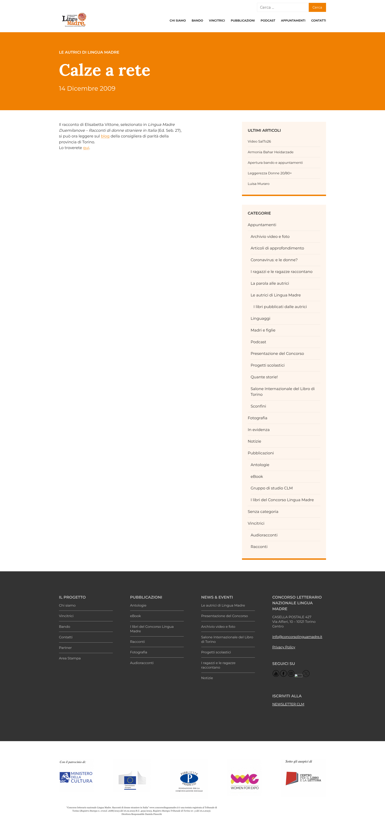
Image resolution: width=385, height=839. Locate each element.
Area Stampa (70, 658)
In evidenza (259, 429)
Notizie (254, 441)
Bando (197, 20)
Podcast (268, 20)
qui (86, 147)
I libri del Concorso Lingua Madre (282, 500)
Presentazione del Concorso (277, 353)
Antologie (260, 464)
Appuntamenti (293, 20)
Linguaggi (260, 318)
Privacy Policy (283, 647)
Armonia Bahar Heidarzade (271, 152)
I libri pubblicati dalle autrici (280, 306)
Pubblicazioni (243, 20)
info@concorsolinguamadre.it (297, 637)
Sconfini (258, 406)
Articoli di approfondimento (277, 248)
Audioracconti (264, 535)
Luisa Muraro (259, 184)
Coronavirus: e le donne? (274, 260)
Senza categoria (263, 511)
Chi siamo (178, 20)
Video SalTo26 (259, 141)
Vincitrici (217, 20)
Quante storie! (264, 377)
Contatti (318, 20)
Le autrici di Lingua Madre (276, 295)
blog (105, 136)
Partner (65, 648)
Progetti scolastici (268, 365)
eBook (257, 476)
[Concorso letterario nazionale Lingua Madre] (74, 27)
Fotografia (257, 418)
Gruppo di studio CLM (272, 488)
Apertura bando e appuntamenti (275, 162)
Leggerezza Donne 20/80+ (270, 173)
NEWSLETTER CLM (288, 704)
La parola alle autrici (270, 283)
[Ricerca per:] (283, 7)
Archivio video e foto (270, 236)
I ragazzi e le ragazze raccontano (282, 271)
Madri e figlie (263, 330)
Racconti (259, 546)
